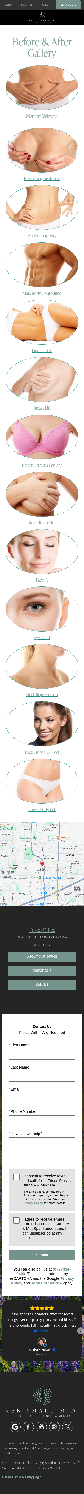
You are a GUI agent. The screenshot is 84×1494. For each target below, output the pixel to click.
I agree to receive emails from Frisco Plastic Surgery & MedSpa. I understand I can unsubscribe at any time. (45, 1228)
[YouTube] (41, 1427)
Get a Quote (68, 5)
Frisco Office (42, 929)
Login (37, 1477)
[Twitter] (67, 1427)
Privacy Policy (32, 1203)
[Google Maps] (15, 1427)
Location (27, 5)
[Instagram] (54, 1427)
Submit (42, 1255)
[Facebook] (28, 1427)
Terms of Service (46, 1283)
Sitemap (7, 1477)
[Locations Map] (42, 864)
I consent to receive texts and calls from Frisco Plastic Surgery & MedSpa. (46, 1189)
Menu (8, 5)
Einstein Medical (49, 1468)
